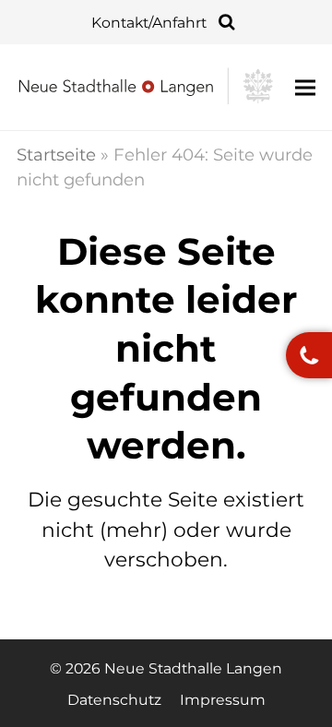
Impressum (223, 700)
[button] (305, 87)
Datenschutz (114, 700)
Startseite (56, 154)
